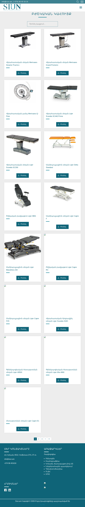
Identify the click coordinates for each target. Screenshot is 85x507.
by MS (42, 505)
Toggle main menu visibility (80, 7)
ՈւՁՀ (48, 471)
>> (49, 439)
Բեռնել (23, 73)
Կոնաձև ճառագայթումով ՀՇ (59, 464)
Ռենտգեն (50, 458)
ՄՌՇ (48, 474)
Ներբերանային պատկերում (59, 466)
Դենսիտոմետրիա (54, 469)
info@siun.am (7, 1)
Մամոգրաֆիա (53, 461)
